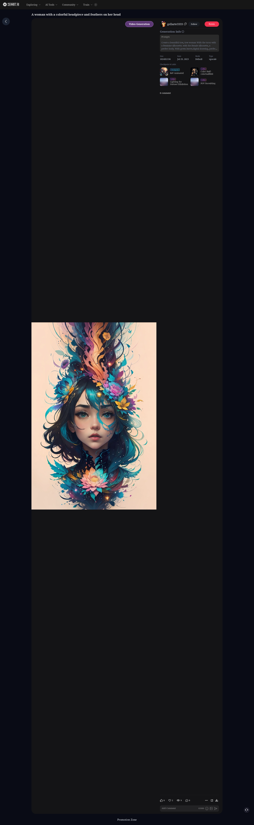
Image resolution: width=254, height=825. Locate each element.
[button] (180, 4)
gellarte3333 (175, 24)
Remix (212, 24)
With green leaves (183, 48)
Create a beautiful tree (172, 42)
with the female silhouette (195, 45)
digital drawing (200, 48)
